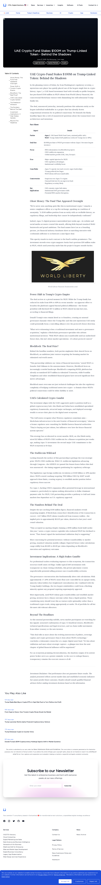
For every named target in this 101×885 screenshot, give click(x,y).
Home (18, 13)
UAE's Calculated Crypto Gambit (47, 397)
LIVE (7, 13)
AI (60, 13)
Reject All (93, 881)
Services (40, 5)
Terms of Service (57, 849)
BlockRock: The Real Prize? (44, 346)
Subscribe (67, 786)
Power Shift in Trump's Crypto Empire (50, 294)
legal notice (6, 877)
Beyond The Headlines (42, 614)
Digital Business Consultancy (13, 852)
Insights (60, 5)
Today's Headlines (33, 13)
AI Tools (80, 5)
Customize (79, 881)
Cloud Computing (9, 837)
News (33, 5)
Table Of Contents (12, 73)
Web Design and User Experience (14, 857)
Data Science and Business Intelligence (16, 842)
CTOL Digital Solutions (16, 5)
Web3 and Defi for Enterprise (13, 847)
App (81, 13)
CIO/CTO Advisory (9, 834)
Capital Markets (53, 63)
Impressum (56, 859)
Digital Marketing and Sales (12, 839)
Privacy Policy (57, 845)
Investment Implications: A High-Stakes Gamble (55, 556)
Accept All (65, 881)
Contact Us (93, 5)
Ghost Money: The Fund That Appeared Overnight (56, 201)
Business (50, 13)
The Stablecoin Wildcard (43, 452)
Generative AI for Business (12, 844)
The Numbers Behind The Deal (46, 504)
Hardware (93, 13)
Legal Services (39, 63)
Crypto (70, 13)
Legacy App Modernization (12, 854)
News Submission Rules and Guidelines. (46, 749)
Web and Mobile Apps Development (15, 849)
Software (70, 5)
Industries (49, 5)
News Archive (81, 834)
